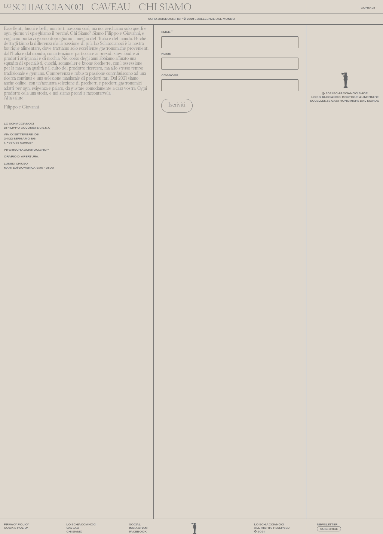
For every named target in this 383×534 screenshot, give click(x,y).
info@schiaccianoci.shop (26, 149)
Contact (368, 7)
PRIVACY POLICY (16, 524)
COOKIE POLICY (16, 527)
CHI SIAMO (74, 531)
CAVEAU (72, 527)
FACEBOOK (138, 531)
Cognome (169, 75)
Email (167, 32)
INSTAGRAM (138, 527)
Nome (166, 54)
